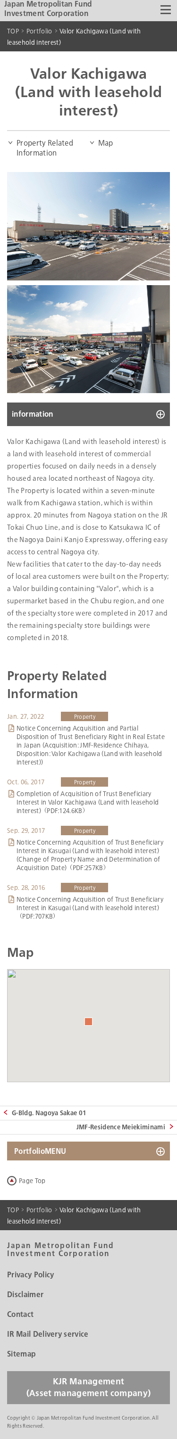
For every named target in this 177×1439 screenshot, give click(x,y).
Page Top (32, 1180)
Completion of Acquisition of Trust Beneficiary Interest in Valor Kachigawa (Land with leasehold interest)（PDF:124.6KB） (88, 802)
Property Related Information (45, 148)
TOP (13, 31)
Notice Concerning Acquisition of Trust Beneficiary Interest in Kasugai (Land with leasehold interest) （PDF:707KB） (90, 908)
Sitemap (21, 1354)
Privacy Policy (30, 1275)
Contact (20, 1314)
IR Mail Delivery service (48, 1334)
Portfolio (39, 31)
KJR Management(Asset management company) (88, 1387)
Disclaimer (25, 1295)
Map (105, 143)
